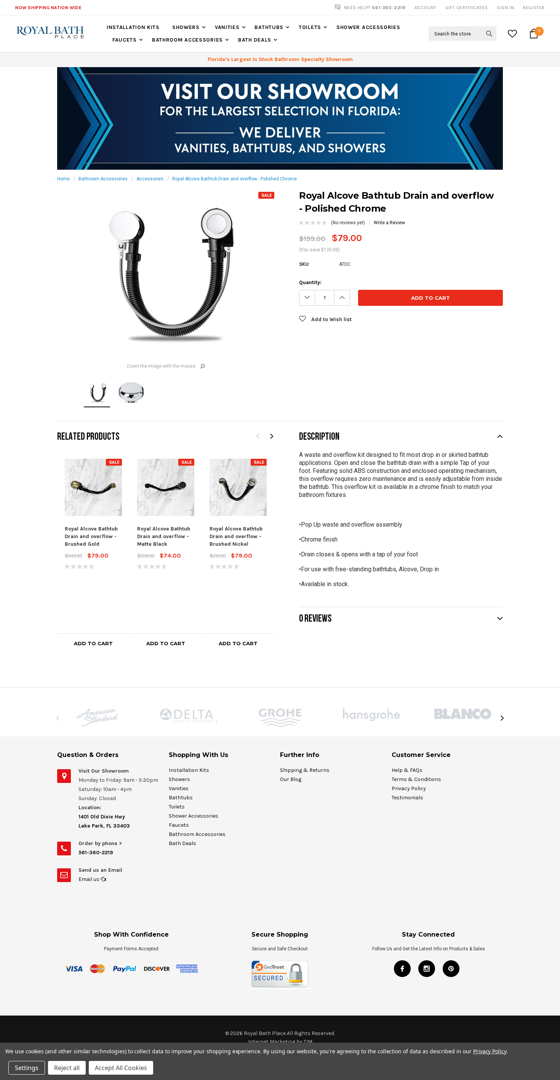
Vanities (227, 27)
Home (63, 179)
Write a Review (389, 222)
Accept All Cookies (121, 1068)
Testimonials (407, 797)
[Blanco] (463, 714)
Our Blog (290, 779)
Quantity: (310, 282)
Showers (186, 27)
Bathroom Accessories (187, 40)
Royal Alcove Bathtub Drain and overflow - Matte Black (163, 536)
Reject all (67, 1068)
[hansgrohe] (371, 715)
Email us (89, 879)
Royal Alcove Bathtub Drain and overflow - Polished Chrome (234, 179)
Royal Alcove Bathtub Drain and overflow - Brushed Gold (91, 536)
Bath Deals (254, 40)
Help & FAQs (407, 770)
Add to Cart (93, 643)
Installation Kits (133, 27)
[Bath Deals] (280, 118)
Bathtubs (268, 27)
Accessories (149, 179)
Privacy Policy (409, 788)
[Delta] (189, 715)
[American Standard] (97, 717)
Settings (26, 1068)
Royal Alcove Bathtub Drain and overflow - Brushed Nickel (236, 536)
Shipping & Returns (305, 770)
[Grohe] (280, 718)
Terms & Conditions (416, 779)
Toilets (310, 27)
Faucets (124, 40)
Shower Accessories (368, 27)
